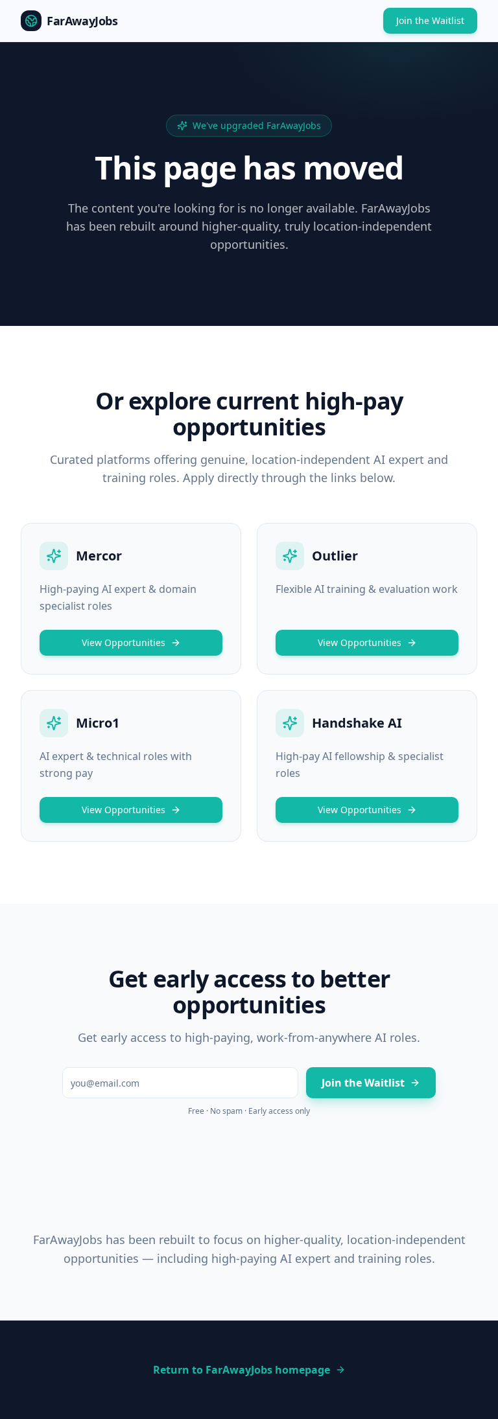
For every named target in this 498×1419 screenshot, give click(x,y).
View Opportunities (123, 642)
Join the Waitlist (430, 20)
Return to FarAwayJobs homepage (241, 1370)
